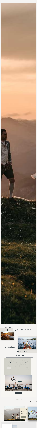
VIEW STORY (18, 393)
